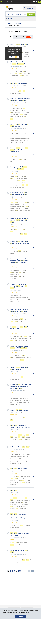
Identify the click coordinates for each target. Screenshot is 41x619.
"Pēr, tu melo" (18, 468)
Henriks (18, 83)
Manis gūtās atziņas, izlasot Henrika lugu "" (19, 220)
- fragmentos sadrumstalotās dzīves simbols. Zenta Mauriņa (18, 516)
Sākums (9, 23)
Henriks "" (19, 44)
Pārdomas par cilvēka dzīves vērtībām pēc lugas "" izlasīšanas (19, 260)
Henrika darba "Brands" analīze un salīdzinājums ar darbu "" (20, 386)
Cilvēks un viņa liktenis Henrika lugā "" (18, 286)
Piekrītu (20, 616)
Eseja (11, 171)
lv (36, 2)
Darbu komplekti (19, 36)
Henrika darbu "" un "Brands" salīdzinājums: (19, 149)
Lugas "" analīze (19, 410)
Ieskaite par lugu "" (20, 447)
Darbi (10, 36)
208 (19, 571)
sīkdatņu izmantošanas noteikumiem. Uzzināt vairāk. (15, 612)
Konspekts (13, 66)
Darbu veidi (30, 8)
